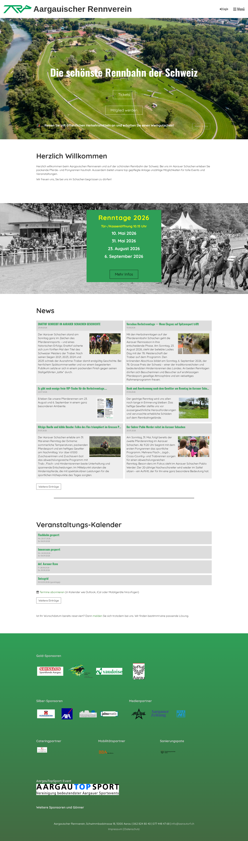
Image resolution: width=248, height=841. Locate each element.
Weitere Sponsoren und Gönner (60, 807)
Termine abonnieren (52, 592)
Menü (240, 9)
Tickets (124, 94)
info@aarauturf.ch (182, 823)
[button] (124, 537)
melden (97, 615)
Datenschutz (132, 829)
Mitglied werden (124, 110)
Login (225, 9)
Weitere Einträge (48, 486)
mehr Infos (201, 126)
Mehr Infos (124, 274)
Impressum (115, 829)
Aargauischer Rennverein (82, 9)
